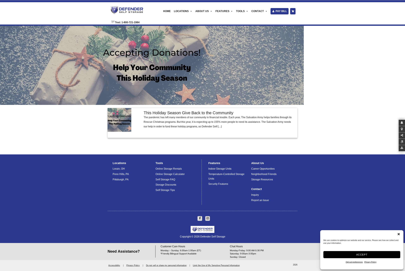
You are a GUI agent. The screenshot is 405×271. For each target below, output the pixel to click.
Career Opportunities (263, 168)
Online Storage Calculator (170, 174)
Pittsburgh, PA (121, 179)
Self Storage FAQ (165, 179)
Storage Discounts (166, 184)
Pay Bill (281, 11)
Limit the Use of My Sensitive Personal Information (216, 265)
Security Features (218, 184)
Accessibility (114, 265)
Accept (362, 254)
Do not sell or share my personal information (166, 265)
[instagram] (207, 218)
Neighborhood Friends (264, 174)
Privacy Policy (370, 262)
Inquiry (255, 194)
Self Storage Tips (165, 190)
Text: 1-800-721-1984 (127, 22)
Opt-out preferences (354, 262)
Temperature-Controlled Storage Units (226, 176)
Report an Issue (260, 200)
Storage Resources (262, 179)
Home (167, 11)
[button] (398, 234)
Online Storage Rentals (169, 168)
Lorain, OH (119, 168)
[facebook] (199, 218)
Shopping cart (293, 11)
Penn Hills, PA (121, 174)
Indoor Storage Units (219, 168)
